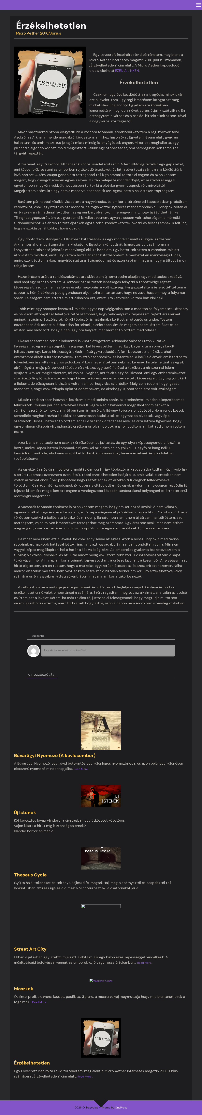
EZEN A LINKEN (127, 70)
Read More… (82, 769)
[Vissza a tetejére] (101, 1100)
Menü (198, 5)
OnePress (121, 1107)
